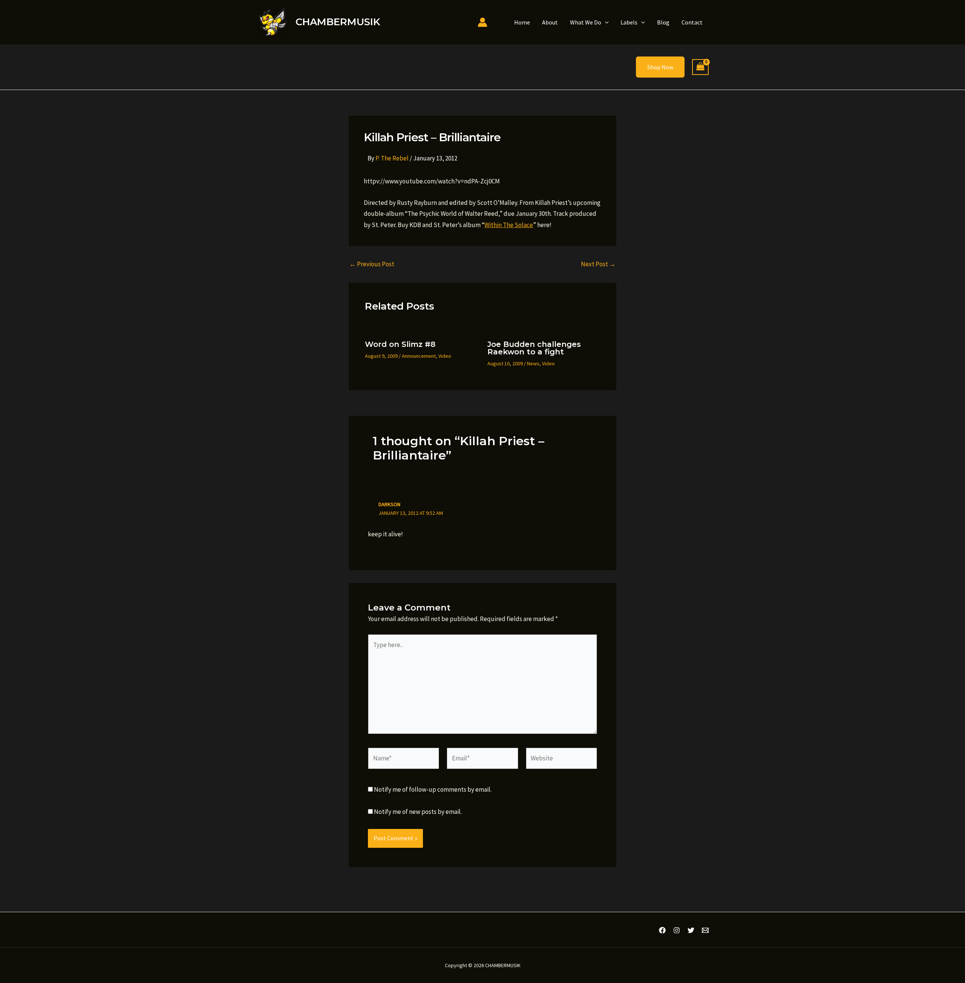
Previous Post (371, 264)
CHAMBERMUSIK (338, 22)
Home (522, 22)
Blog (663, 22)
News (533, 363)
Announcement (419, 356)
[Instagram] (676, 930)
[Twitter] (691, 930)
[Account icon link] (482, 22)
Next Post (598, 264)
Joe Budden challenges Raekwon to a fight (534, 348)
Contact (692, 22)
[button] (605, 22)
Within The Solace (508, 225)
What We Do (585, 22)
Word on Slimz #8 (400, 344)
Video (444, 356)
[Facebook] (662, 930)
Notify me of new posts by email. (418, 811)
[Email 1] (705, 930)
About (550, 22)
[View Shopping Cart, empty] (700, 67)
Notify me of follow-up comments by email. (433, 789)
